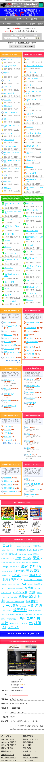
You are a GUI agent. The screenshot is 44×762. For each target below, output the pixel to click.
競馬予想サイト (12, 579)
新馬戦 (16, 575)
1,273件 (39, 117)
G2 (24, 583)
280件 (38, 192)
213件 (38, 96)
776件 (16, 142)
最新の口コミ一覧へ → (11, 443)
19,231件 (39, 123)
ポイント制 (20, 592)
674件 (16, 171)
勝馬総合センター (33, 146)
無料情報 (35, 566)
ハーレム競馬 (31, 173)
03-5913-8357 (27, 546)
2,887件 (17, 191)
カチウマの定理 (32, 79)
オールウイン (31, 85)
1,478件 (39, 176)
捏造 (22, 618)
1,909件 (39, 75)
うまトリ (29, 114)
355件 (16, 83)
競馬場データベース (30, 739)
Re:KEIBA (30, 347)
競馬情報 (32, 571)
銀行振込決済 (13, 554)
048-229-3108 (14, 567)
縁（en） (29, 167)
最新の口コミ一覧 (7, 739)
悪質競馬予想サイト (8, 760)
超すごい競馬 (9, 140)
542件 (38, 142)
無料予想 (35, 575)
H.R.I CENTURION (33, 484)
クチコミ (13, 627)
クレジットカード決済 (15, 602)
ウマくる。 (8, 335)
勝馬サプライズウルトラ (34, 100)
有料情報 (30, 584)
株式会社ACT (20, 614)
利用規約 (26, 755)
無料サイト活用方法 (8, 745)
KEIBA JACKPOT (32, 489)
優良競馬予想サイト (8, 758)
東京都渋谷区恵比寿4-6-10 (15, 588)
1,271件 (17, 62)
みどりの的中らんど (11, 112)
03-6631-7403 (7, 571)
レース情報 (10, 605)
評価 (37, 623)
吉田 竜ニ (37, 546)
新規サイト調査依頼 (30, 758)
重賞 (30, 605)
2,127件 (39, 88)
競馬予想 (20, 610)
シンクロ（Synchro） (34, 133)
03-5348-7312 (6, 575)
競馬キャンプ (9, 481)
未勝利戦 (19, 570)
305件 (38, 157)
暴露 (24, 566)
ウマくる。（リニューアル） (34, 153)
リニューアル (23, 554)
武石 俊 (24, 623)
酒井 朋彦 (25, 575)
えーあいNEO (31, 72)
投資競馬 (35, 562)
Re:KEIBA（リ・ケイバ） (34, 92)
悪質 (36, 558)
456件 (38, 149)
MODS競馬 (30, 393)
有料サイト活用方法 (8, 742)
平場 (18, 558)
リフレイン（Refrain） (34, 66)
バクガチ (29, 139)
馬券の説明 (27, 748)
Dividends (7, 478)
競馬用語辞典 (28, 742)
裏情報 (29, 587)
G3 (31, 623)
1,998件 (39, 170)
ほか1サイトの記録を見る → (11, 361)
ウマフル (29, 127)
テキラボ (29, 107)
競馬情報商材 (27, 596)
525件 (38, 136)
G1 (4, 627)
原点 (28, 59)
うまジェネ (8, 133)
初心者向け (18, 546)
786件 (38, 163)
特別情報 (32, 601)
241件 (38, 129)
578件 (38, 184)
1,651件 (17, 136)
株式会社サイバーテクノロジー (11, 584)
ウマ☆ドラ (8, 60)
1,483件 (17, 115)
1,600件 (39, 81)
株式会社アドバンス (8, 550)
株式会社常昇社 (30, 614)
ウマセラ (7, 188)
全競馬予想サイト (7, 755)
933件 (38, 69)
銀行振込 (14, 597)
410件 (38, 110)
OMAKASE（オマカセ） (33, 180)
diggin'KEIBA (31, 494)
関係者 (27, 558)
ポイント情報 (7, 611)
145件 (21, 688)
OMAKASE (30, 354)
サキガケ (7, 80)
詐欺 (32, 592)
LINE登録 (5, 567)
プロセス (22, 679)
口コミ (7, 545)
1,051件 (17, 256)
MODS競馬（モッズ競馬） (34, 188)
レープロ (29, 120)
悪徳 (38, 605)
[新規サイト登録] (22, 46)
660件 (38, 104)
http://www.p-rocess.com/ (19, 695)
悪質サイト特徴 (7, 748)
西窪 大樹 (23, 606)
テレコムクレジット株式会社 (33, 580)
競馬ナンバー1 (31, 160)
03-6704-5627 (15, 623)
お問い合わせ (28, 760)
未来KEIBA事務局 (10, 492)
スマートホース (10, 253)
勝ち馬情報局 (9, 488)
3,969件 (39, 62)
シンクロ (7, 322)
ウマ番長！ (8, 485)
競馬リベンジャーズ (11, 169)
